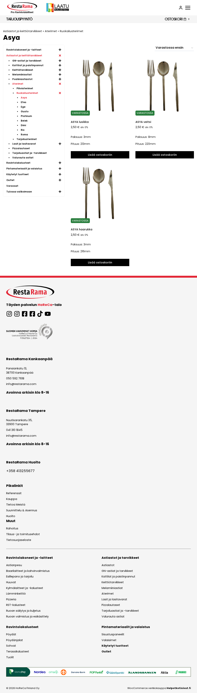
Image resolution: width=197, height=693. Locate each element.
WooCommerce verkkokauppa (159, 688)
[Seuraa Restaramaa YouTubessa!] (48, 314)
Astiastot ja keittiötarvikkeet (22, 31)
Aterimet (51, 31)
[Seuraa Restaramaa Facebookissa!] (25, 314)
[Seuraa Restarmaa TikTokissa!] (40, 314)
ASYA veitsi (143, 122)
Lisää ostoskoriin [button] (100, 155)
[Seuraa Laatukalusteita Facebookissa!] (32, 314)
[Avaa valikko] (188, 8)
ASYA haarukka (81, 229)
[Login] (181, 7)
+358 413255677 (20, 470)
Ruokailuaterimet (71, 31)
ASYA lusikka (80, 122)
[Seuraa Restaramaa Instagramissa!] (9, 314)
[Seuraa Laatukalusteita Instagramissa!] (17, 314)
